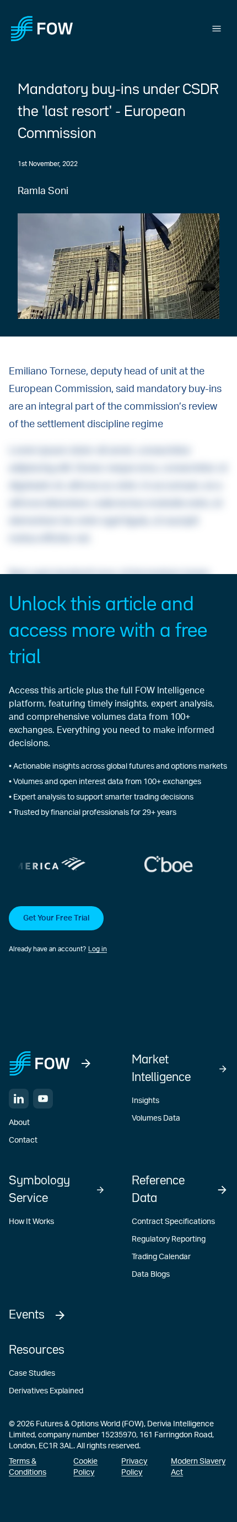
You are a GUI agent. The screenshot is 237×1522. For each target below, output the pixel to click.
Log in (97, 949)
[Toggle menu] (216, 28)
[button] (118, 930)
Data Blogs (151, 1274)
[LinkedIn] (19, 1099)
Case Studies (32, 1373)
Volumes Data (156, 1118)
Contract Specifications (173, 1222)
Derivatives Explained (46, 1391)
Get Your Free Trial (56, 918)
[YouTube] (43, 1099)
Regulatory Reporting (169, 1239)
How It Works (31, 1222)
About (19, 1123)
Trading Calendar (161, 1257)
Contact (23, 1140)
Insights (145, 1101)
